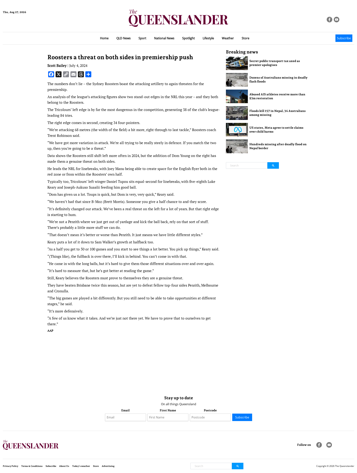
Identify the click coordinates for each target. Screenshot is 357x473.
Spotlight (188, 38)
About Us (64, 466)
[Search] (273, 165)
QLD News (123, 38)
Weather (228, 38)
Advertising (108, 466)
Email (125, 410)
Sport (142, 38)
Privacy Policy (10, 466)
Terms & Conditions (32, 466)
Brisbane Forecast (21, 25)
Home (104, 38)
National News (164, 38)
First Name (168, 410)
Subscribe (344, 38)
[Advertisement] (133, 363)
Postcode (210, 410)
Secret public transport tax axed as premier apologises (274, 63)
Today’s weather (81, 466)
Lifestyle (208, 38)
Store (245, 38)
